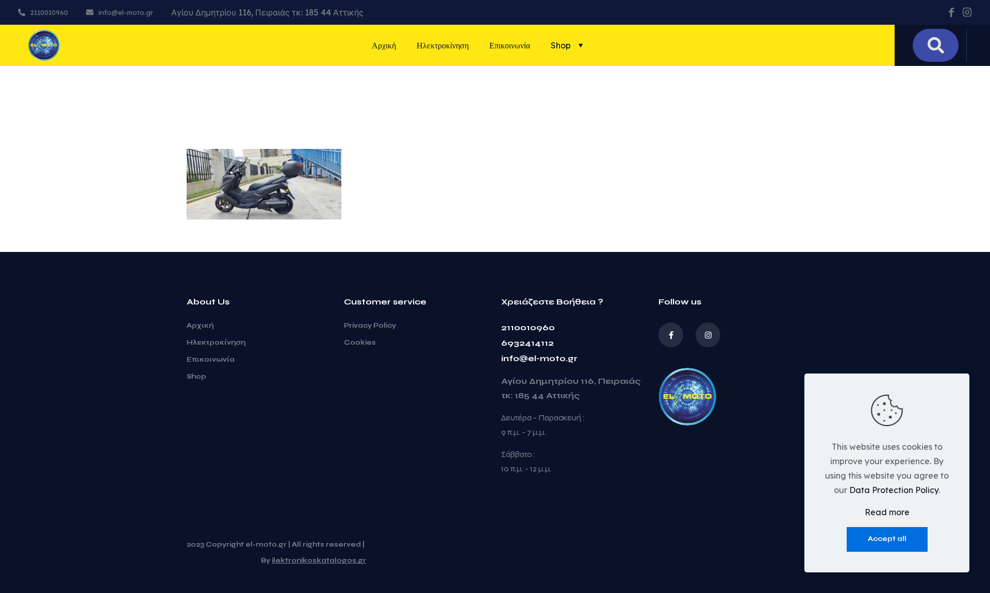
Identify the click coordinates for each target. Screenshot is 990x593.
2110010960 (528, 327)
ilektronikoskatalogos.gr (319, 560)
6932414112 (527, 343)
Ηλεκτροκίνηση (216, 342)
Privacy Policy (370, 325)
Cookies (360, 342)
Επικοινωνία (211, 359)
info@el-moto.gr (539, 358)
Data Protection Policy (893, 490)
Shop (196, 376)
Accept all (887, 539)
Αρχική (200, 325)
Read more (887, 512)
